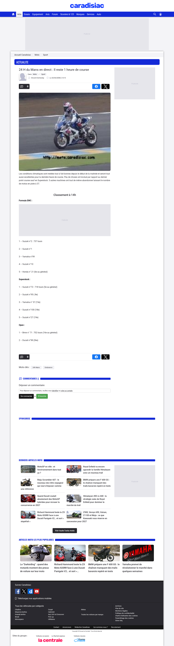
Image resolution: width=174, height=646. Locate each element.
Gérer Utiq (118, 620)
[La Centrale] (50, 643)
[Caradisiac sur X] (24, 592)
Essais (27, 14)
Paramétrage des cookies (124, 618)
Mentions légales (121, 611)
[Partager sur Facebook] (96, 86)
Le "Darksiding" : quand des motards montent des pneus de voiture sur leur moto (34, 568)
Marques (80, 14)
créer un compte (66, 391)
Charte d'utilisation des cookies (126, 616)
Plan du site (119, 608)
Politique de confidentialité (124, 613)
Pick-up (51, 617)
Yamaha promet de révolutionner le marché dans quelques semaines (137, 568)
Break (17, 617)
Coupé (50, 610)
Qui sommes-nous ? (100, 627)
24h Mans (36, 367)
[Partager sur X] (106, 86)
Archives (118, 606)
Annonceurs (67, 627)
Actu (19, 14)
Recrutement (116, 627)
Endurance (48, 367)
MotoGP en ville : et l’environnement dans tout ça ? (49, 469)
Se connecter (26, 396)
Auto (99, 14)
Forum (55, 14)
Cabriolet (51, 612)
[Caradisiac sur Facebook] (18, 592)
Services (90, 14)
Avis (47, 14)
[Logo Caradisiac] (87, 10)
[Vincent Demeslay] (22, 80)
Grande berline (20, 614)
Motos (83, 610)
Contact (56, 627)
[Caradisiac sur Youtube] (36, 592)
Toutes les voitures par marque (92, 614)
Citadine (18, 610)
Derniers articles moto (30, 460)
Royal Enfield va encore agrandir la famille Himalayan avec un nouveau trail (96, 469)
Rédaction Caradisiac (82, 627)
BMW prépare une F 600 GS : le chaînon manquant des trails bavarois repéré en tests (97, 483)
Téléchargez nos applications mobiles (34, 598)
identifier (55, 391)
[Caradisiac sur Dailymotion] (31, 592)
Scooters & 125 (67, 14)
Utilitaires (51, 619)
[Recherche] (155, 14)
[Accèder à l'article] (28, 469)
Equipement (37, 14)
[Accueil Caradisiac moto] (13, 14)
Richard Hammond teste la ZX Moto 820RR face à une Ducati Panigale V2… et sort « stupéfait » (69, 568)
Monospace (19, 619)
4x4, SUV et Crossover (56, 614)
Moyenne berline (21, 612)
